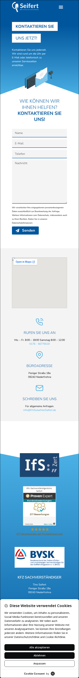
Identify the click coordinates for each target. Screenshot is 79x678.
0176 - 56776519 (39, 344)
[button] (61, 7)
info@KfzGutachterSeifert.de (39, 410)
